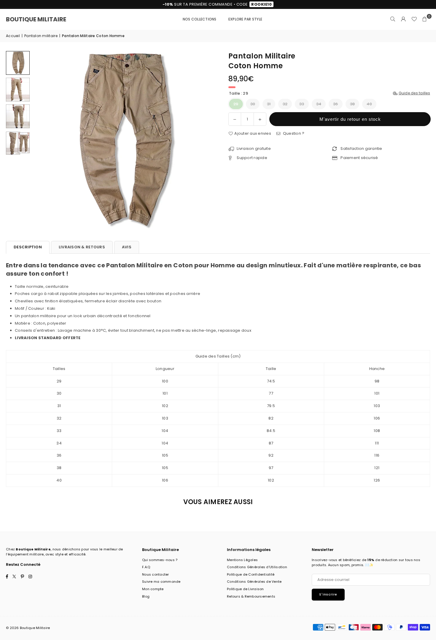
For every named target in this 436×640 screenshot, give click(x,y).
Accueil (13, 35)
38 (352, 104)
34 (319, 104)
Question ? (293, 133)
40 (369, 104)
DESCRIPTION (28, 247)
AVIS (126, 247)
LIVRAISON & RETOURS (82, 247)
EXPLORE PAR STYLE (245, 19)
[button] (424, 19)
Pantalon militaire (41, 35)
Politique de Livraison (245, 589)
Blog (145, 596)
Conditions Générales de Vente (254, 581)
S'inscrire (328, 594)
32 (285, 104)
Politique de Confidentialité (250, 574)
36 (335, 104)
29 (235, 104)
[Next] (205, 140)
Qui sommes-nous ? (159, 560)
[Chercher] (392, 19)
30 (252, 104)
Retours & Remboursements (251, 596)
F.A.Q (146, 567)
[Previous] (41, 140)
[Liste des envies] (414, 19)
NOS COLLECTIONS (200, 19)
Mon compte (153, 589)
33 (301, 104)
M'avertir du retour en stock (350, 119)
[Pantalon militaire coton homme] (17, 62)
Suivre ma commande (161, 581)
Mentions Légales (242, 560)
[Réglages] (403, 19)
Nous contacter (155, 574)
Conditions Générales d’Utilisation (257, 567)
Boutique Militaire (36, 19)
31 (269, 104)
